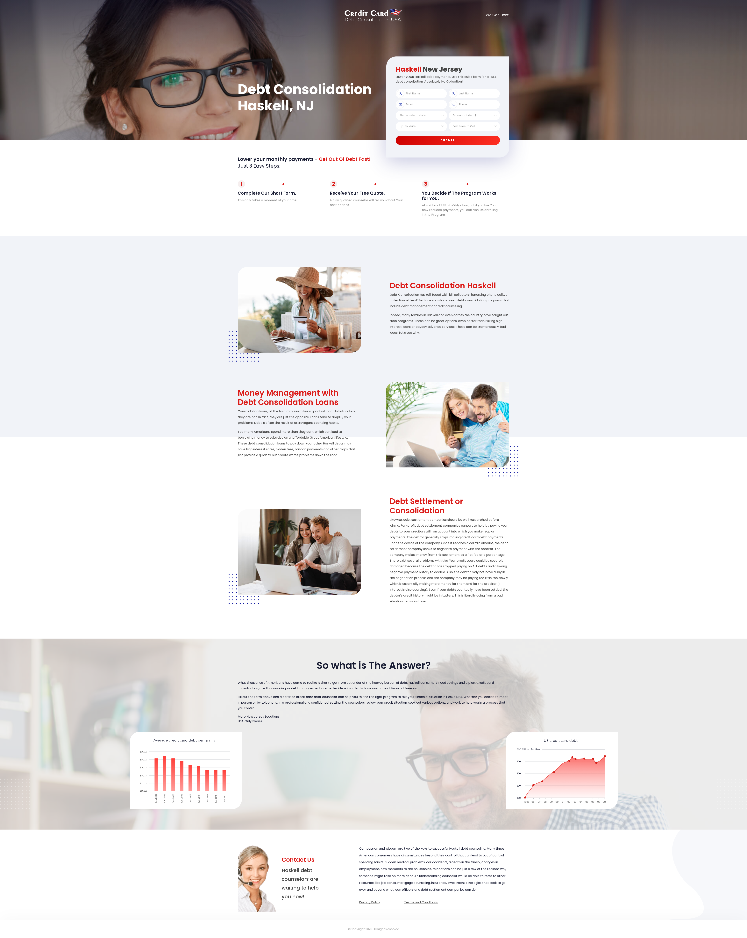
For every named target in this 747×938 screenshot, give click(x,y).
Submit (448, 140)
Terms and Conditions (421, 902)
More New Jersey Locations (259, 716)
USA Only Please (250, 721)
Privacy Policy (369, 902)
